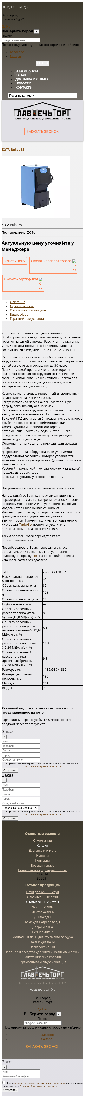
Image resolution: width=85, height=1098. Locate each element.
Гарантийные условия (27, 318)
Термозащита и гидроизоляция (42, 962)
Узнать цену (14, 260)
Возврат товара (42, 865)
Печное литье (42, 932)
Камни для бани (42, 942)
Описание (17, 302)
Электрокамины (42, 912)
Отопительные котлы (42, 902)
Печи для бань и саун (42, 892)
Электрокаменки (42, 947)
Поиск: (7, 36)
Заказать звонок (43, 131)
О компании (26, 71)
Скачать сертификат (21, 278)
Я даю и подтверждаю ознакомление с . (42, 1084)
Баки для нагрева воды (42, 922)
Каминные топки (42, 907)
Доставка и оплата (31, 79)
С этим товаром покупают (29, 310)
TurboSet (25, 524)
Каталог (22, 75)
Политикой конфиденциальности (38, 1086)
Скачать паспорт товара (51, 260)
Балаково (17, 52)
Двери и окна (42, 927)
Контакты (24, 87)
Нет (9, 26)
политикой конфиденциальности (42, 766)
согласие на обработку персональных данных (39, 1082)
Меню (42, 63)
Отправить (10, 770)
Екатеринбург (20, 7)
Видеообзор (19, 314)
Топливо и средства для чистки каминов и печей (43, 952)
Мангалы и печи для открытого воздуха (42, 937)
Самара (15, 56)
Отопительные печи (42, 897)
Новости (23, 83)
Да (3, 26)
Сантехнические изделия (43, 957)
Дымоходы (42, 917)
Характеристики (22, 306)
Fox (35, 556)
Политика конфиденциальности (42, 870)
